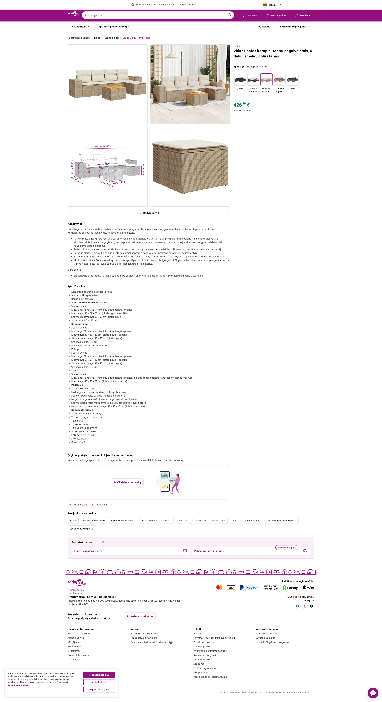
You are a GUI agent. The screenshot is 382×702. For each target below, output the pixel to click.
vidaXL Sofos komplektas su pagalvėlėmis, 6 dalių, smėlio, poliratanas (273, 53)
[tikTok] (311, 606)
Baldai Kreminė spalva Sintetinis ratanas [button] (157, 520)
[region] (61, 683)
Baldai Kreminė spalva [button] (94, 520)
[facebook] (297, 606)
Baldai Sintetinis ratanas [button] (123, 520)
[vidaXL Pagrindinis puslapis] (73, 13)
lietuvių (272, 4)
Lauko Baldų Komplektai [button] (82, 528)
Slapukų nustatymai (204, 655)
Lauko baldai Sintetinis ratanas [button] (246, 520)
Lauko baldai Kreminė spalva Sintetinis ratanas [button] (282, 520)
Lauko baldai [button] (183, 520)
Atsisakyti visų (99, 682)
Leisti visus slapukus (99, 674)
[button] (240, 83)
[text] (242, 105)
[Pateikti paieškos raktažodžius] (229, 15)
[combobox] (158, 15)
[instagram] (304, 606)
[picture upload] (169, 482)
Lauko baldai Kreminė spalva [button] (210, 520)
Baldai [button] (73, 520)
